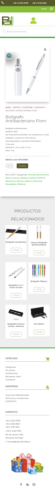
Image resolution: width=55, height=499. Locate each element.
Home (8, 107)
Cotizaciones (11, 373)
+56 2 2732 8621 (39, 3)
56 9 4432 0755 (14, 431)
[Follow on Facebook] (21, 484)
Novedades (10, 184)
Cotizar (22, 166)
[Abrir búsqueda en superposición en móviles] (25, 31)
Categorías (10, 367)
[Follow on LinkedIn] (27, 484)
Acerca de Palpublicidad (17, 395)
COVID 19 (40, 178)
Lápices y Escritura (22, 107)
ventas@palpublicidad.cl (19, 441)
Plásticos (39, 107)
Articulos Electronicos (38, 175)
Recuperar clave (13, 376)
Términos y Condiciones (17, 398)
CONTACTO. (11, 401)
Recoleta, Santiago (14, 438)
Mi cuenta (10, 370)
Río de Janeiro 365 (14, 434)
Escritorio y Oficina (14, 181)
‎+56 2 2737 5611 (12, 427)
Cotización (10, 379)
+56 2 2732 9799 (20, 3)
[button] (45, 49)
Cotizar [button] (16, 250)
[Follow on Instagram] (34, 484)
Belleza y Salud (28, 178)
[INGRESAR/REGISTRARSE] (33, 21)
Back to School (12, 178)
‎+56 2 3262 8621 (12, 424)
